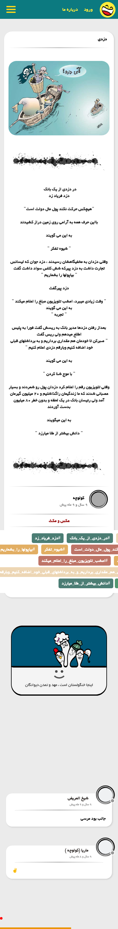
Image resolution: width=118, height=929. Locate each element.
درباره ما (70, 9)
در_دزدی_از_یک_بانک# (90, 538)
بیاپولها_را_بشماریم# (18, 549)
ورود (88, 9)
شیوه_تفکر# (54, 549)
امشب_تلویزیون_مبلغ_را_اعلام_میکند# (75, 560)
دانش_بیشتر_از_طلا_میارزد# (86, 583)
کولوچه (78, 498)
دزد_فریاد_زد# (47, 538)
